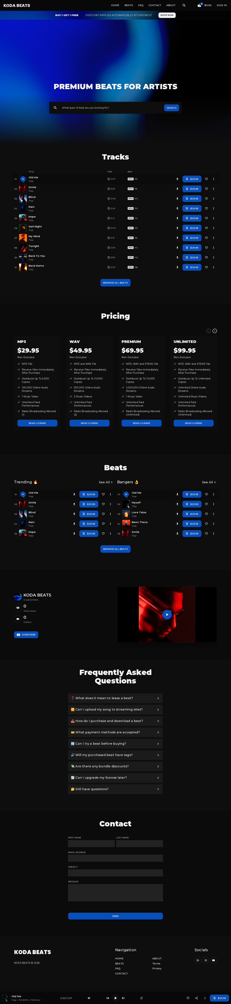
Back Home (36, 265)
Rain (31, 206)
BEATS (128, 5)
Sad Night (35, 226)
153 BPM (23, 1000)
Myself (136, 502)
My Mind (34, 236)
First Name (74, 837)
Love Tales (139, 512)
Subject (73, 867)
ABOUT (171, 5)
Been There (140, 522)
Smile (32, 187)
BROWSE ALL (115, 282)
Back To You (37, 255)
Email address (77, 852)
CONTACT (154, 5)
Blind (32, 197)
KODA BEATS (16, 5)
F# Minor (36, 1000)
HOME (115, 5)
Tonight (34, 246)
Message (73, 881)
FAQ (141, 5)
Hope (32, 216)
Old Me (33, 177)
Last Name (122, 837)
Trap (13, 1000)
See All (106, 482)
